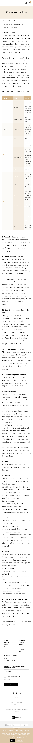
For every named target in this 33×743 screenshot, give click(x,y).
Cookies (16, 697)
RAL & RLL (16, 704)
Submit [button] (11, 684)
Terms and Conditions (16, 702)
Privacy (16, 700)
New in (6, 644)
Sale (5, 647)
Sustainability (22, 647)
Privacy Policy (18, 676)
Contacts (21, 649)
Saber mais (6, 155)
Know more (19, 740)
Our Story (21, 642)
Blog (20, 651)
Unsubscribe (7, 679)
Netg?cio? (16, 711)
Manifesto (21, 644)
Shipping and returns (10, 660)
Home (3, 20)
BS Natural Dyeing (9, 642)
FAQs (5, 658)
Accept (12, 740)
